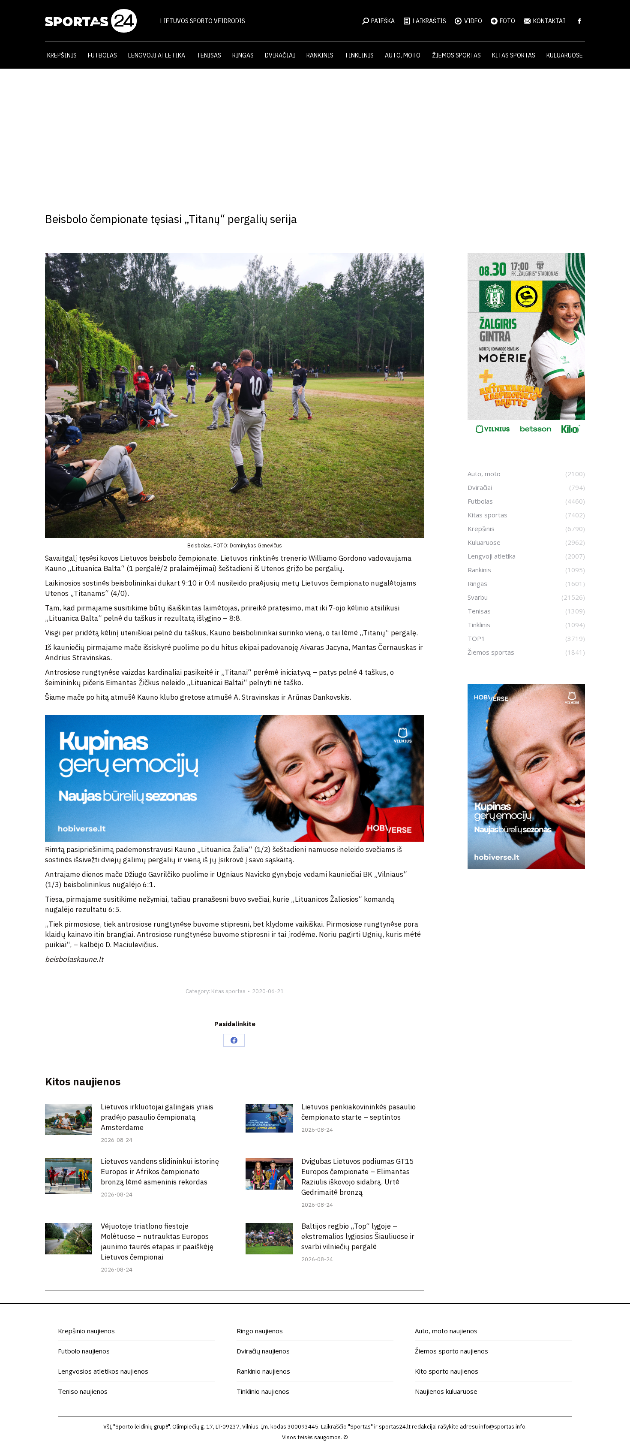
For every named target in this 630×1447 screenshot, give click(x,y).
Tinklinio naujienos (263, 1391)
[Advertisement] (315, 133)
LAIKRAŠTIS (429, 21)
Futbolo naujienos (84, 1351)
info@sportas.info (502, 1426)
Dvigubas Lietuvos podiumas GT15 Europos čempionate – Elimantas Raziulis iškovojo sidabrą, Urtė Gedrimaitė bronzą (357, 1177)
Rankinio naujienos (263, 1371)
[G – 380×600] (526, 436)
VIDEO (473, 21)
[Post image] (68, 1119)
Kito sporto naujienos (446, 1371)
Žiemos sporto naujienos (451, 1351)
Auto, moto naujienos (446, 1330)
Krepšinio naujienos (86, 1330)
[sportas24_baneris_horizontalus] (234, 839)
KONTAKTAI (549, 21)
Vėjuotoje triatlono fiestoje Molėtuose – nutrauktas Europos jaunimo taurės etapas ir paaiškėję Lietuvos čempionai (157, 1241)
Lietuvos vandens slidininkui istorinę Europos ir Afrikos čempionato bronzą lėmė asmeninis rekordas (160, 1172)
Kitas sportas (228, 991)
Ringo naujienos (260, 1330)
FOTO (507, 21)
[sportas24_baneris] (526, 866)
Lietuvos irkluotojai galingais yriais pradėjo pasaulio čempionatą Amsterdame (157, 1117)
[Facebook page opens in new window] (579, 21)
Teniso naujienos (83, 1391)
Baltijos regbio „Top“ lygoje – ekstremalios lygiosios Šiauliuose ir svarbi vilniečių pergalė (357, 1236)
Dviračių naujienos (263, 1351)
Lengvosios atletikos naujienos (103, 1371)
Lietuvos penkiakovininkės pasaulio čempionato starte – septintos (358, 1112)
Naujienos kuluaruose (446, 1391)
